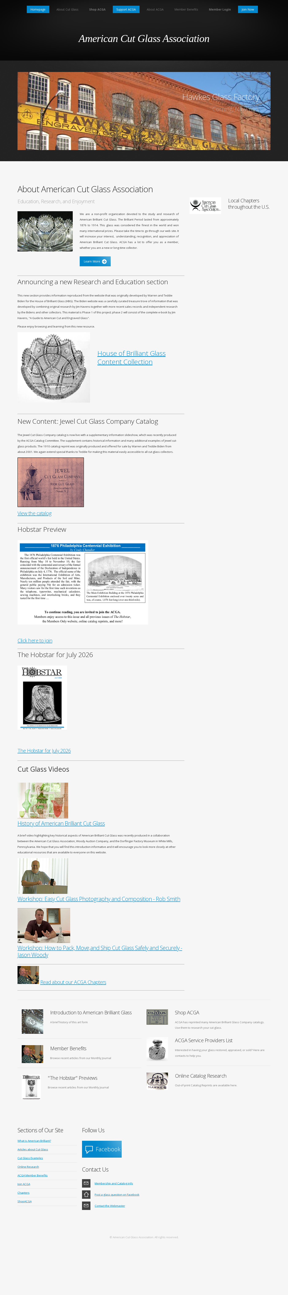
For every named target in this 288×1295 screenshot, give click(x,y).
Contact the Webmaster (110, 1206)
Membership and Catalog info (114, 1183)
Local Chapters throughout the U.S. (249, 203)
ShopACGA (24, 1201)
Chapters (23, 1193)
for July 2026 (44, 750)
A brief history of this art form (69, 1022)
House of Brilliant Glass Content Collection (131, 357)
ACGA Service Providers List (204, 1040)
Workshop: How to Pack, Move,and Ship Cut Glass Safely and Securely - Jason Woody (99, 951)
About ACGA (155, 9)
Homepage (38, 9)
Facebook (108, 1149)
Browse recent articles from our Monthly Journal (80, 1058)
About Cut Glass (67, 9)
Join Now (248, 9)
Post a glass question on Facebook (117, 1194)
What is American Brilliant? (34, 1141)
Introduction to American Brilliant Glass (91, 1012)
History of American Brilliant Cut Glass (61, 823)
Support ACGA (126, 9)
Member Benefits (186, 9)
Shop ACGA (97, 9)
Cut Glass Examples (30, 1158)
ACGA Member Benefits (32, 1175)
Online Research (28, 1167)
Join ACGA (23, 1184)
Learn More (92, 261)
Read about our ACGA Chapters (73, 982)
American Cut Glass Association (144, 38)
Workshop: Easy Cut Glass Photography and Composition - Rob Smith (98, 899)
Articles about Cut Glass (32, 1149)
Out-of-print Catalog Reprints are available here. (206, 1085)
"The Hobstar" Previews (72, 1077)
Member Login (220, 9)
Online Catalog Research (201, 1075)
